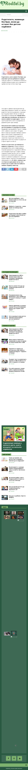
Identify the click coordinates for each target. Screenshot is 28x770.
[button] (26, 11)
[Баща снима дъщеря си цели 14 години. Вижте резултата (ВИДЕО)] (14, 513)
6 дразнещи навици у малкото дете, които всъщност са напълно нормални (12, 446)
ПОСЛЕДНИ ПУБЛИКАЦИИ (10, 272)
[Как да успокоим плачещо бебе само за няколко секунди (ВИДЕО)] (14, 694)
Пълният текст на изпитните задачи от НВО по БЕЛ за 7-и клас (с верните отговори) (17, 361)
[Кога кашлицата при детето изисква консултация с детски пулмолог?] (5, 317)
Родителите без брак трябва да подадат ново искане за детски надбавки (17, 215)
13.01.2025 (12, 473)
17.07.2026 (12, 311)
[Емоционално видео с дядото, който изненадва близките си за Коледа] (21, 513)
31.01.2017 (12, 499)
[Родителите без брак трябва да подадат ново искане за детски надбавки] (5, 215)
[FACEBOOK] (8, 758)
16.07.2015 (5, 30)
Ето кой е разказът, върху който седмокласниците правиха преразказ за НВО (17, 370)
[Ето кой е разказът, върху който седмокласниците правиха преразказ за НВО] (5, 369)
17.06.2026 (12, 363)
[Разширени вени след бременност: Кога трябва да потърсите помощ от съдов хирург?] (5, 296)
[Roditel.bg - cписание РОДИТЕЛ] (14, 5)
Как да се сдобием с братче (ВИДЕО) (17, 496)
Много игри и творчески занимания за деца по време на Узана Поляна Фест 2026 (17, 341)
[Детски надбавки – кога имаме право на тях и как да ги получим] (5, 200)
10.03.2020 (12, 482)
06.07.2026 (12, 344)
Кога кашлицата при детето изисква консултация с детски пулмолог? (17, 317)
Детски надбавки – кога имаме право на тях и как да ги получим (17, 200)
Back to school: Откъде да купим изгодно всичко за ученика (16, 287)
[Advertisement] (13, 43)
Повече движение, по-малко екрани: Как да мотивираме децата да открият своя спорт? (17, 308)
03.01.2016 (12, 218)
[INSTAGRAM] (14, 758)
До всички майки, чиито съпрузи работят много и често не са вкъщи (16, 479)
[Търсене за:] (14, 14)
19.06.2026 (12, 354)
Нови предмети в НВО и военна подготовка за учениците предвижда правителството (16, 277)
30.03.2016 (12, 209)
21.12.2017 (12, 203)
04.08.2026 (12, 290)
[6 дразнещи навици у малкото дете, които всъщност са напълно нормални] (14, 434)
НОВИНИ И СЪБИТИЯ (8, 325)
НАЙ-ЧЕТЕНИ (6, 454)
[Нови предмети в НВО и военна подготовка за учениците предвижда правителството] (5, 277)
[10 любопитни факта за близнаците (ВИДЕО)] (14, 633)
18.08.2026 (12, 281)
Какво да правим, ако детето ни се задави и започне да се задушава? (16, 459)
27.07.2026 (12, 301)
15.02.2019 (12, 462)
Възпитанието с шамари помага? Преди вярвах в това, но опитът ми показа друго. (17, 469)
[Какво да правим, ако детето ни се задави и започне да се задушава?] (5, 459)
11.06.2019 (12, 491)
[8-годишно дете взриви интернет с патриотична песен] (7, 517)
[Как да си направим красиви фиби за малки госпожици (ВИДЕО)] (7, 634)
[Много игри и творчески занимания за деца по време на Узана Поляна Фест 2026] (5, 341)
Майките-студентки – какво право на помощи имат (17, 207)
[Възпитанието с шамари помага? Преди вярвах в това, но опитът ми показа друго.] (5, 468)
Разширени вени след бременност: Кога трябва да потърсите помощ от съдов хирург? (17, 297)
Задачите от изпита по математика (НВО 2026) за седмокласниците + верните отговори (17, 351)
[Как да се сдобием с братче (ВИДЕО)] (5, 497)
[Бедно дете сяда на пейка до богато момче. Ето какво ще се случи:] (21, 577)
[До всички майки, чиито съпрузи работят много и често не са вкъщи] (5, 478)
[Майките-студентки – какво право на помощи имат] (5, 208)
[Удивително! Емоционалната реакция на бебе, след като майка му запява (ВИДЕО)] (14, 517)
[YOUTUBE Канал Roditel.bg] (19, 758)
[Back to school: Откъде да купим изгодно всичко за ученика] (5, 287)
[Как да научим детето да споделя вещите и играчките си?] (5, 488)
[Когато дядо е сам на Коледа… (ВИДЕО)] (7, 513)
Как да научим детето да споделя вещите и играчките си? (16, 488)
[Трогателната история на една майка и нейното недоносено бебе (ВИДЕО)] (21, 517)
